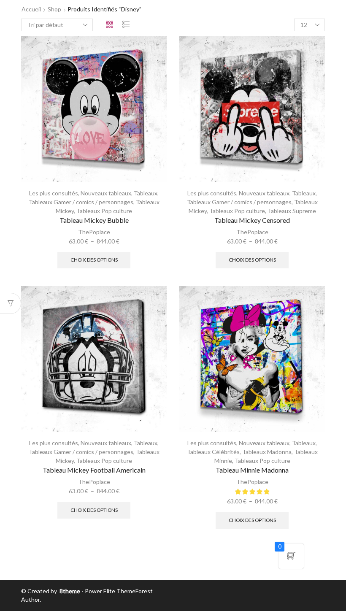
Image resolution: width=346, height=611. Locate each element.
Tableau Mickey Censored (252, 220)
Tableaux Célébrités (213, 451)
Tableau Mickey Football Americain (94, 470)
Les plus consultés (53, 193)
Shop (54, 9)
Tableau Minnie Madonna (252, 470)
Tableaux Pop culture (104, 210)
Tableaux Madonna (267, 451)
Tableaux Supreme (292, 210)
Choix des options (94, 260)
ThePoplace (94, 231)
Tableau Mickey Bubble (94, 220)
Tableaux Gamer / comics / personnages (81, 201)
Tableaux (145, 193)
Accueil (31, 9)
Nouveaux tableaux (106, 193)
